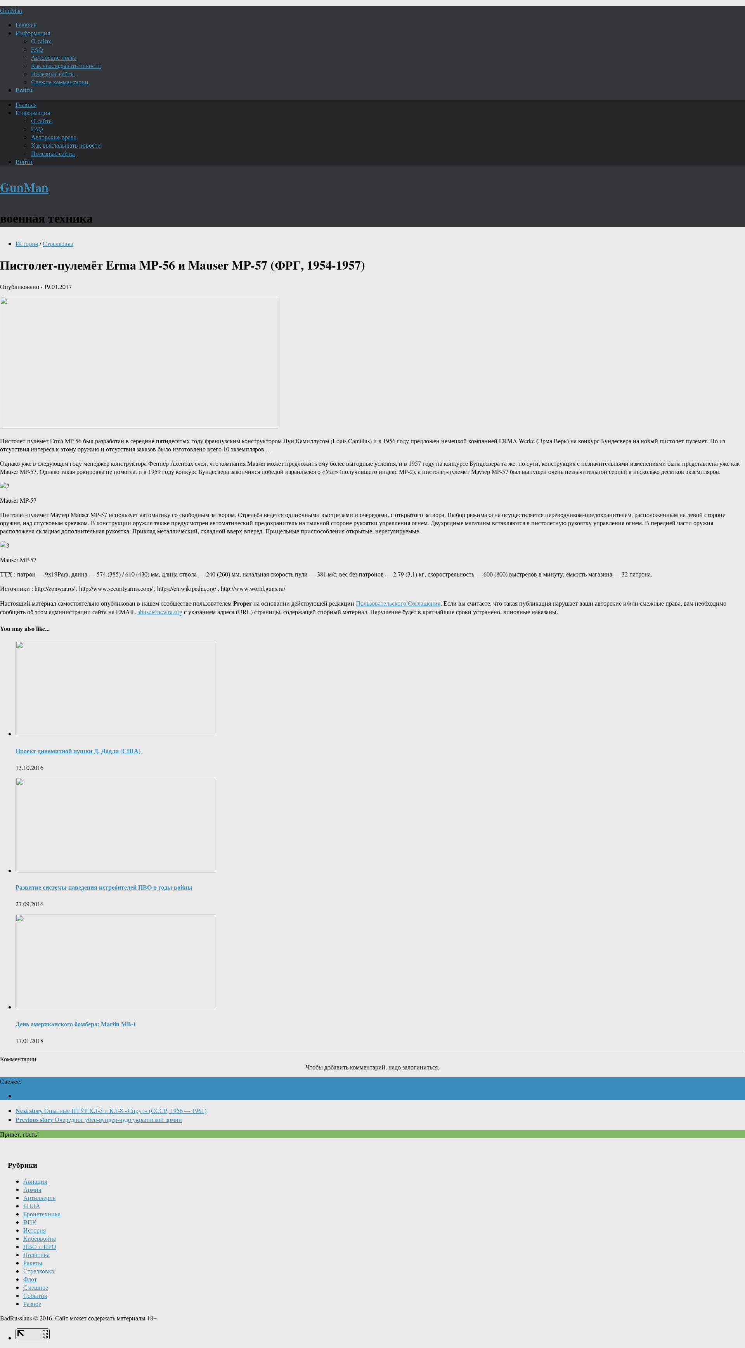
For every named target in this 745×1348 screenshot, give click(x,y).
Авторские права (53, 57)
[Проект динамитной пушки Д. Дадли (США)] (116, 734)
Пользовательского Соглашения (398, 603)
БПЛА (31, 1206)
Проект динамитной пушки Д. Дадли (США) (78, 750)
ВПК (29, 1222)
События (35, 1295)
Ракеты (32, 1263)
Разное (32, 1303)
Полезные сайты (53, 74)
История (27, 243)
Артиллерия (39, 1197)
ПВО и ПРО (39, 1246)
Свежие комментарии (59, 82)
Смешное (35, 1287)
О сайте (41, 41)
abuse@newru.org (159, 612)
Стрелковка (58, 243)
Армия (32, 1189)
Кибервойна (39, 1238)
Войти (24, 90)
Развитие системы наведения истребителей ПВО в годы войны (104, 887)
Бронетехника (42, 1214)
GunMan (11, 10)
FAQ (37, 49)
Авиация (35, 1181)
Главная (26, 25)
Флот (30, 1279)
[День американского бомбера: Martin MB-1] (116, 1007)
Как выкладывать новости (66, 65)
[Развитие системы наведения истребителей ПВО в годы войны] (116, 870)
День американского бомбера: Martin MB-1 (76, 1023)
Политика (36, 1254)
